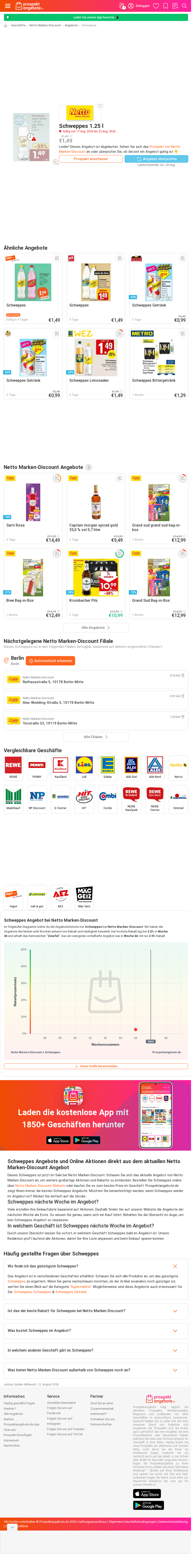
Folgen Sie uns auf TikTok (65, 1434)
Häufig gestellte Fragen (19, 1403)
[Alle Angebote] (88, 467)
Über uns (10, 1430)
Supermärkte (81, 1287)
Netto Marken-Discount (45, 25)
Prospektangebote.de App (22, 1424)
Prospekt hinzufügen (18, 1435)
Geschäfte (18, 25)
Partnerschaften (101, 1424)
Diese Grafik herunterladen (98, 1066)
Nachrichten (12, 1445)
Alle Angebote (13, 1414)
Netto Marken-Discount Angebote (43, 467)
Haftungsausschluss (92, 1521)
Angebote (71, 25)
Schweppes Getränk (70, 1292)
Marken (9, 1419)
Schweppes (17, 1281)
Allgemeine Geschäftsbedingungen (132, 1521)
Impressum (11, 1440)
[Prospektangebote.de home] (29, 5)
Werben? (10, 1408)
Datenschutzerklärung (173, 1521)
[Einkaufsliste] (175, 6)
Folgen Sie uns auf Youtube (65, 1429)
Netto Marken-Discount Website (40, 1186)
